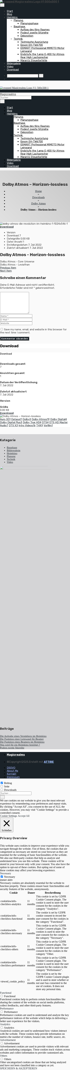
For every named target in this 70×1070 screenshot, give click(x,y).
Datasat (16, 419)
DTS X (13, 425)
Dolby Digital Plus (11, 422)
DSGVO (11, 767)
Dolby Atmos (38, 203)
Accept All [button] (23, 815)
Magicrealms (8, 94)
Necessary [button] (5, 873)
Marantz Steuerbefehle (33, 60)
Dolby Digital (58, 419)
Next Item (6, 270)
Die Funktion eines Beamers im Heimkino (22, 742)
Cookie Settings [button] (8, 815)
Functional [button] (5, 992)
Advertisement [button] (8, 1040)
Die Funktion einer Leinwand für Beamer (22, 739)
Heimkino (12, 17)
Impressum (13, 777)
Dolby (27, 419)
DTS (45, 422)
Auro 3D (5, 419)
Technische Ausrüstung (34, 41)
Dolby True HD (32, 422)
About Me (12, 770)
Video (10, 66)
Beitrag (8, 783)
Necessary (9, 876)
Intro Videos (27, 425)
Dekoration (26, 35)
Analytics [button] (5, 1024)
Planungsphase (29, 23)
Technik (18, 38)
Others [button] (3, 1055)
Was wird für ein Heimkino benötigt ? (20, 744)
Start (10, 11)
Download (13, 69)
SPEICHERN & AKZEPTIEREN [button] (18, 1068)
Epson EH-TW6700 (31, 45)
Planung (19, 20)
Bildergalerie (14, 63)
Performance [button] (7, 1008)
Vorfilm (48, 425)
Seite (6, 786)
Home (38, 191)
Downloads (38, 197)
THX (39, 425)
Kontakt (11, 773)
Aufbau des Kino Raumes (35, 29)
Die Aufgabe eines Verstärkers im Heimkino (23, 736)
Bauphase (20, 26)
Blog (9, 14)
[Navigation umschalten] (2, 5)
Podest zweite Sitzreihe (34, 32)
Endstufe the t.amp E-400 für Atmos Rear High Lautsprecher (42, 56)
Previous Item (8, 267)
